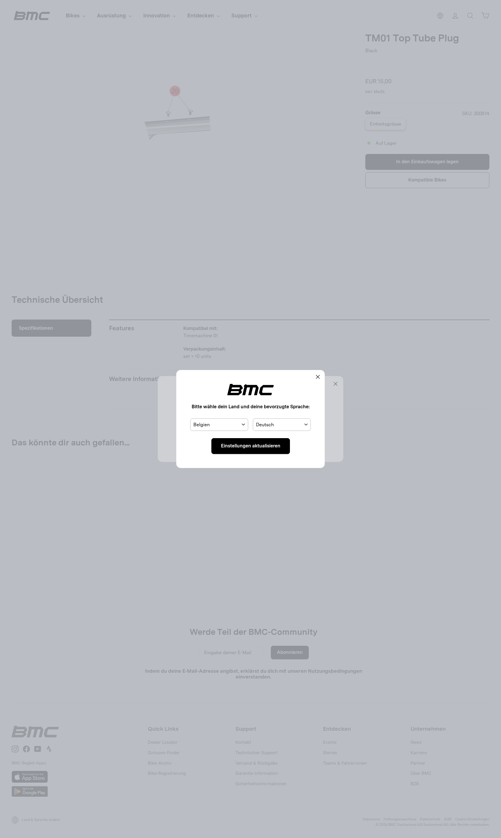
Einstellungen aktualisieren (250, 446)
